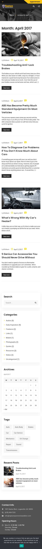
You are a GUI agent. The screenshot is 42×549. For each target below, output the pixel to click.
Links (8, 333)
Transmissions (11, 450)
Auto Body (19, 427)
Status (8, 355)
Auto (8, 427)
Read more (6, 88)
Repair (8, 444)
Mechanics (10, 438)
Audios (8, 320)
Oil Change (24, 438)
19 (16, 400)
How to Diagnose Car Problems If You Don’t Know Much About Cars (20, 151)
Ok (22, 546)
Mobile (8, 338)
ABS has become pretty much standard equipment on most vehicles (19, 109)
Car (7, 433)
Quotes (8, 346)
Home (11, 15)
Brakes (30, 427)
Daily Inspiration (12, 325)
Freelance (9, 329)
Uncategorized (11, 359)
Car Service (18, 433)
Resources (10, 350)
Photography (11, 342)
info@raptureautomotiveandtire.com (18, 516)
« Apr (5, 409)
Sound (18, 444)
